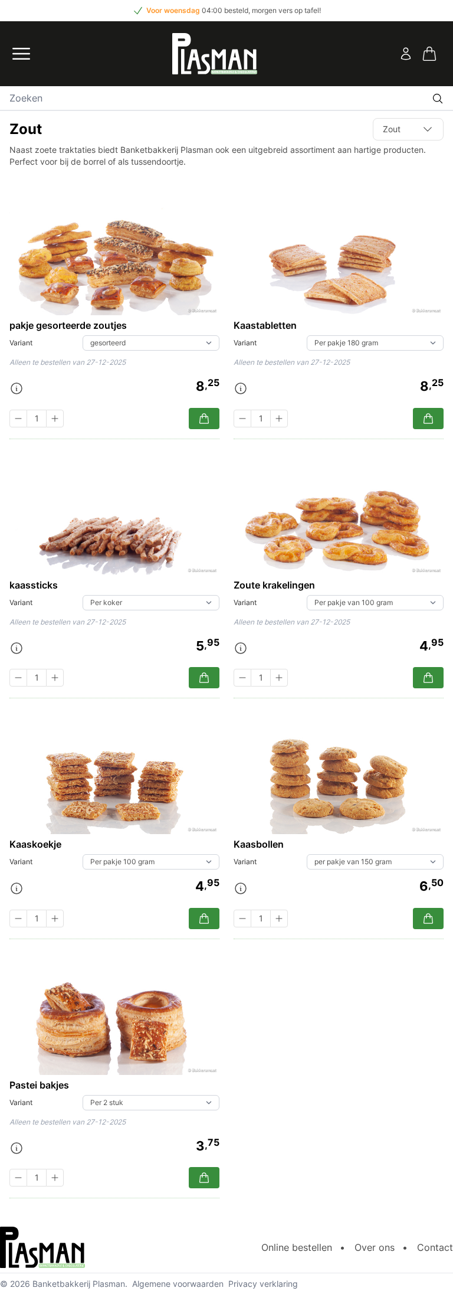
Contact (435, 1247)
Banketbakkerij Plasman (78, 1284)
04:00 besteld (225, 10)
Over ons (374, 1247)
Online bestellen (296, 1247)
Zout (392, 129)
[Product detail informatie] (16, 388)
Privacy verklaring (263, 1284)
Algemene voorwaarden (178, 1284)
